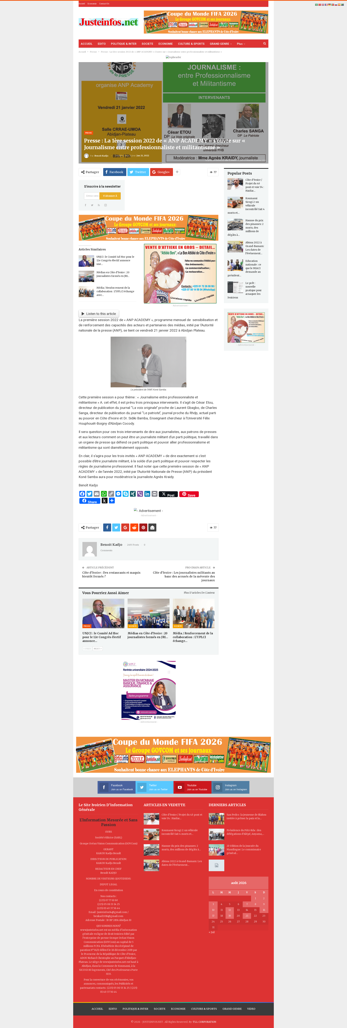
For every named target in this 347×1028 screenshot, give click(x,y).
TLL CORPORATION (204, 1021)
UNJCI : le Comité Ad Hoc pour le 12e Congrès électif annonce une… (115, 260)
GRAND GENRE (219, 43)
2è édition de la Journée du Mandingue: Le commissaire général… (244, 849)
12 (229, 910)
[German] (329, 4)
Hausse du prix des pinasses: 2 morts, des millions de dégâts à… (246, 227)
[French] (326, 4)
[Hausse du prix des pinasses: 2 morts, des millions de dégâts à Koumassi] (235, 224)
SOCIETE (147, 43)
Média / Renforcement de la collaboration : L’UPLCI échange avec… (115, 291)
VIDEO (251, 1008)
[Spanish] (339, 4)
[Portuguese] (333, 4)
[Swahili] (342, 4)
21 (247, 915)
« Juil (212, 932)
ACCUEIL (87, 43)
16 (264, 910)
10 (213, 910)
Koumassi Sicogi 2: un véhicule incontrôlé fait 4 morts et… (246, 205)
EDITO (102, 43)
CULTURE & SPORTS (191, 43)
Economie (92, 4)
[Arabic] (316, 4)
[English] (323, 4)
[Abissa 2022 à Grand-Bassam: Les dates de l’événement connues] (235, 246)
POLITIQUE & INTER (123, 43)
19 (229, 915)
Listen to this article (101, 314)
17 (213, 915)
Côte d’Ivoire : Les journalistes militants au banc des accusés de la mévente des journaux (184, 576)
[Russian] (336, 4)
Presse (88, 133)
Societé (82, 4)
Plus (240, 43)
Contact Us (104, 4)
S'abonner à (110, 195)
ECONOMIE (165, 43)
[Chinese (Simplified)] (320, 4)
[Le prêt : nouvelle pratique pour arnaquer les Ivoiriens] (235, 287)
